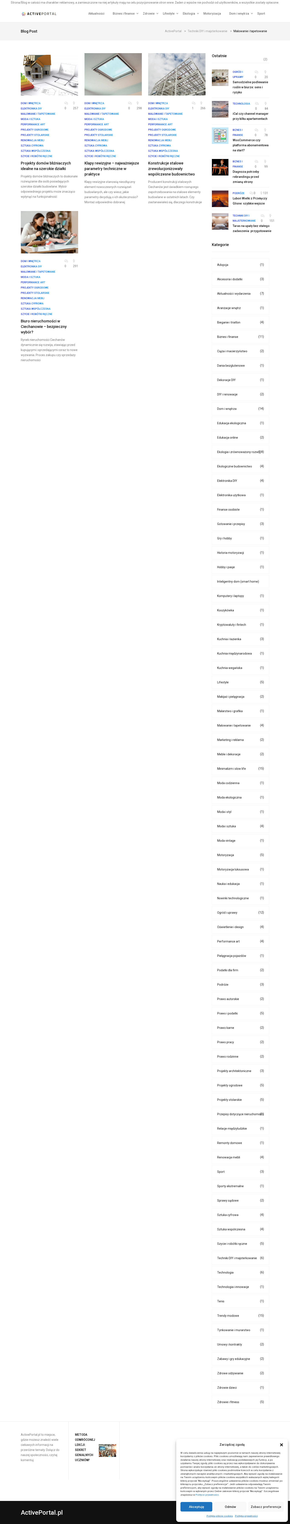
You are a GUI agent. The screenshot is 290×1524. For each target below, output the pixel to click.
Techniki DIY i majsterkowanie (240, 1258)
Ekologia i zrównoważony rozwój (240, 452)
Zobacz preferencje (266, 1507)
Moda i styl (240, 812)
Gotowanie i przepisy (240, 524)
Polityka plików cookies (220, 1516)
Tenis (240, 1301)
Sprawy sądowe (240, 1200)
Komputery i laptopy (240, 596)
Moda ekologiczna (240, 797)
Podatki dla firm (240, 970)
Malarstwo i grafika (240, 711)
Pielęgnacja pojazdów (240, 956)
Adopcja (240, 265)
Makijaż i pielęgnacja (240, 696)
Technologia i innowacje (240, 1287)
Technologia (240, 1272)
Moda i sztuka (240, 826)
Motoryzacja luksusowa (240, 869)
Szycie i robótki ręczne (240, 1243)
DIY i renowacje (240, 394)
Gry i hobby (240, 538)
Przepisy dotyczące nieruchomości (240, 1114)
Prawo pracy (240, 1042)
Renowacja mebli (240, 1157)
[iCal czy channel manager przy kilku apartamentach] (220, 109)
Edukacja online (240, 437)
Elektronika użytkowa (240, 495)
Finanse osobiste (240, 509)
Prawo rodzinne (240, 1056)
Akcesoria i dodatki (240, 279)
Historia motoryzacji (240, 552)
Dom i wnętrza (239, 13)
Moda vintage (240, 840)
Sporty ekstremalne (240, 1186)
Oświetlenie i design (240, 927)
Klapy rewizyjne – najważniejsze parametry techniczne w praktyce (111, 168)
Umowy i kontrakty (240, 1344)
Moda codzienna (240, 783)
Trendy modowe (240, 1315)
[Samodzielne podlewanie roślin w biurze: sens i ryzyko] (220, 77)
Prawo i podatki (240, 1013)
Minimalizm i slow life (240, 768)
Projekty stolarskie (240, 1099)
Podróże (240, 984)
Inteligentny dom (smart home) (238, 581)
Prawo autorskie (240, 999)
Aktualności (96, 13)
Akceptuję (196, 1507)
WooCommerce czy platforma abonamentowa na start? (251, 145)
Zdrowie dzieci (240, 1387)
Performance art (240, 941)
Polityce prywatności (207, 1495)
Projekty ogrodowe (240, 1085)
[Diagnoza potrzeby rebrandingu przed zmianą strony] (220, 167)
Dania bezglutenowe (240, 365)
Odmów (230, 1507)
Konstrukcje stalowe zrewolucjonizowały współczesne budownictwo (171, 168)
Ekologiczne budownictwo (240, 466)
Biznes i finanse (124, 13)
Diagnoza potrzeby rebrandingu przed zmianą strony (246, 177)
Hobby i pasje (240, 567)
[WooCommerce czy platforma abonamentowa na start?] (220, 135)
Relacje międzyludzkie (240, 1128)
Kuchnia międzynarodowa (240, 653)
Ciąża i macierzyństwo (240, 351)
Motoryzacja (212, 13)
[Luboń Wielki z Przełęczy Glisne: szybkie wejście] (220, 199)
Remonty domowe (240, 1143)
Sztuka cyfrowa (240, 1215)
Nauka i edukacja (240, 884)
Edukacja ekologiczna (240, 423)
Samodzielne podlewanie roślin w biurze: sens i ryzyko (250, 87)
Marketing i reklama (240, 740)
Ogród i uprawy (240, 912)
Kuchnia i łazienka (240, 639)
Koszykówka (240, 610)
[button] (281, 1444)
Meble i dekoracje (240, 754)
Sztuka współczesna (240, 1229)
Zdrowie (149, 13)
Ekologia (189, 13)
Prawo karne (240, 1027)
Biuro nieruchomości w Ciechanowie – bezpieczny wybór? (44, 326)
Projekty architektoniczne (240, 1071)
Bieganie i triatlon (240, 322)
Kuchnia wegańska (240, 668)
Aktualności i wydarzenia (240, 293)
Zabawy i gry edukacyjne (240, 1359)
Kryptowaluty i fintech (240, 624)
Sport (261, 13)
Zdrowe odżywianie (240, 1373)
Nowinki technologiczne (240, 898)
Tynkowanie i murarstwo (240, 1330)
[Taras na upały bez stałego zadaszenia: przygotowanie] (220, 221)
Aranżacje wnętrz (240, 308)
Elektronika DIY (240, 480)
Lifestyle (169, 13)
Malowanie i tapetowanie (240, 725)
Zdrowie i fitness (240, 1402)
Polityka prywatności (246, 1516)
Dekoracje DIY (240, 380)
